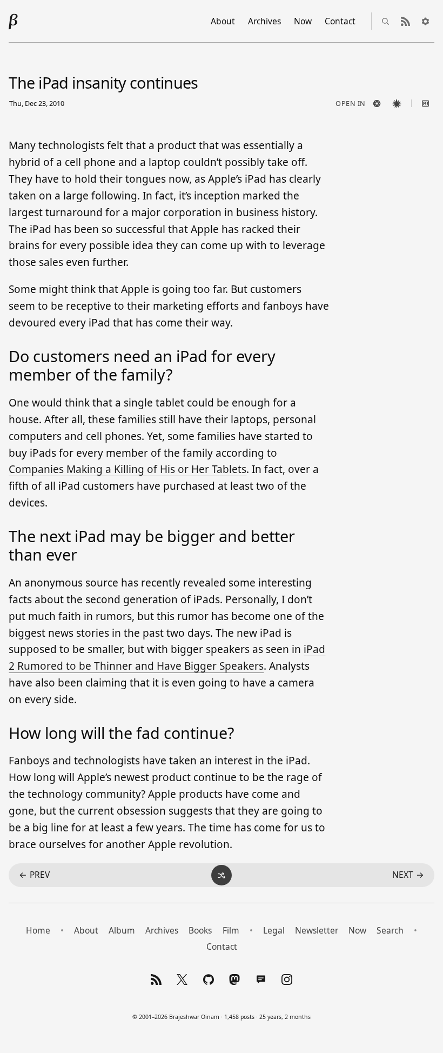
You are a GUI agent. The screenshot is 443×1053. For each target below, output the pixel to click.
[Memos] (260, 979)
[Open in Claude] (397, 103)
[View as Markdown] (425, 103)
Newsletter (316, 930)
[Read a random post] (221, 875)
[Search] (385, 21)
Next (408, 875)
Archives (264, 21)
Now (303, 21)
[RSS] (155, 979)
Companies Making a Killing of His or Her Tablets (127, 469)
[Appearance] (425, 21)
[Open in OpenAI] (377, 103)
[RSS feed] (405, 21)
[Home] (13, 21)
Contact (340, 21)
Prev (34, 875)
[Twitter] (182, 979)
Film (231, 930)
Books (200, 930)
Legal (274, 930)
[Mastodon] (234, 979)
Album (122, 930)
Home (38, 930)
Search (390, 930)
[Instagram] (287, 979)
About (223, 21)
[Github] (208, 979)
